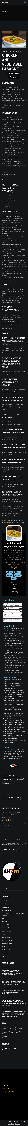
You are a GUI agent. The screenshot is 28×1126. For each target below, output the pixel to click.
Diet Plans (4, 922)
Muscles (6, 1036)
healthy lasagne (7, 780)
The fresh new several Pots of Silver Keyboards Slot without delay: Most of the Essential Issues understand (14, 1002)
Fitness (5, 1032)
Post (3, 934)
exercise (12, 1028)
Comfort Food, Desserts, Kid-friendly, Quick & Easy (13, 914)
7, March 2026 (5, 968)
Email (10, 575)
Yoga (3, 956)
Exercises (4, 925)
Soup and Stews (6, 940)
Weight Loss (5, 947)
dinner (5, 1028)
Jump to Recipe (14, 73)
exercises (20, 1028)
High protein (6, 783)
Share (18, 572)
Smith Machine (5, 937)
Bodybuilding (5, 907)
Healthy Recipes (7, 14)
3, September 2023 (6, 51)
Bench (3, 904)
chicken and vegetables (9, 776)
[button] (11, 567)
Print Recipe (14, 77)
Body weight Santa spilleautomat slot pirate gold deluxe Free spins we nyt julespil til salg (13, 982)
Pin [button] (14, 578)
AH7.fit (19, 51)
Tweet (19, 575)
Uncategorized (5, 944)
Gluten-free (5, 928)
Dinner (12, 14)
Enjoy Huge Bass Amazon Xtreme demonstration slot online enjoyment (13, 992)
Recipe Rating (6, 817)
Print (10, 572)
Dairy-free (4, 918)
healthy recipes (19, 780)
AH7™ (12, 1122)
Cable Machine (5, 910)
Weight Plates (5, 950)
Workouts (4, 953)
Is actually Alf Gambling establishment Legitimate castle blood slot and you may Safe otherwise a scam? (13, 972)
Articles (4, 901)
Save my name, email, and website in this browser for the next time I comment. (14, 844)
